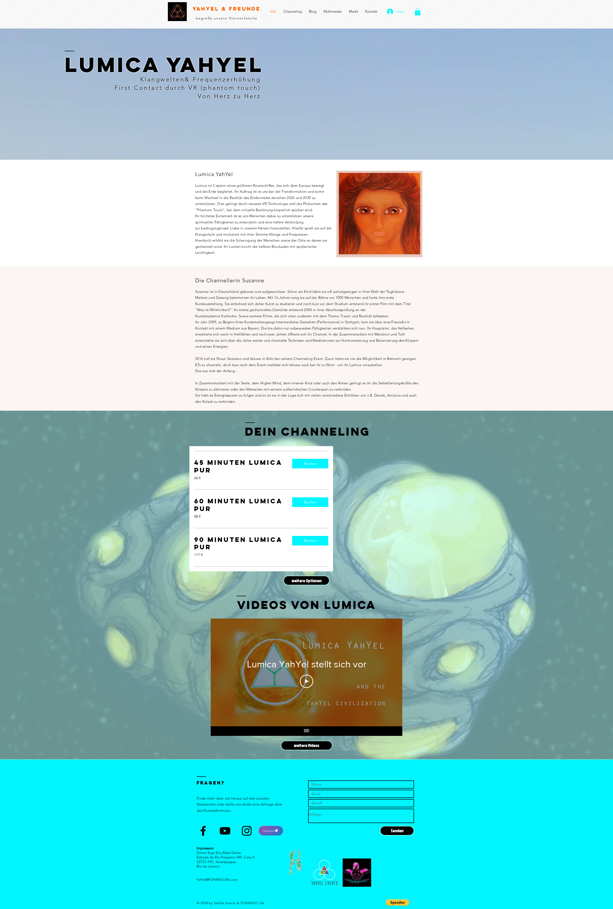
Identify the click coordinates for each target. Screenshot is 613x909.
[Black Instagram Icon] (246, 830)
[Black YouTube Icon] (225, 830)
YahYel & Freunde (227, 9)
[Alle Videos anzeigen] (306, 731)
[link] (239, 466)
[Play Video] (306, 681)
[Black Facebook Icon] (203, 830)
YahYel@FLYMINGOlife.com (217, 879)
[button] (417, 11)
